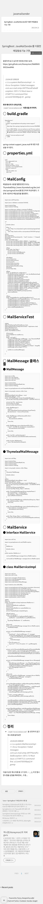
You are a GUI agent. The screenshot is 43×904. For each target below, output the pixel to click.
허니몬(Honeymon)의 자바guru (15, 833)
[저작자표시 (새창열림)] (26, 791)
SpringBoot (11, 801)
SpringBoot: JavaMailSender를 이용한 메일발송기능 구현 (21, 23)
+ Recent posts (6, 887)
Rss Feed (8, 901)
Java (4, 801)
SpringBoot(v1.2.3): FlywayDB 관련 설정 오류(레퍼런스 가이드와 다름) (16, 810)
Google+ (35, 901)
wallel (32, 898)
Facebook (23, 901)
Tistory (19, 898)
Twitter (16, 901)
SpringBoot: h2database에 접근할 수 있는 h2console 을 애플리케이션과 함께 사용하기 (16, 805)
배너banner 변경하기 (8, 818)
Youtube (29, 901)
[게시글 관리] (12, 791)
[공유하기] (9, 791)
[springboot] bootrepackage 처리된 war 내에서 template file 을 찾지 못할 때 (16, 815)
